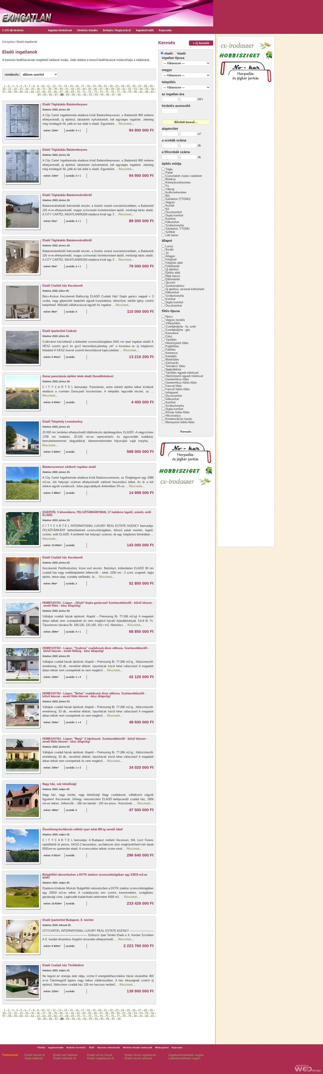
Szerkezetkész (175, 285)
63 (38, 91)
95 (101, 94)
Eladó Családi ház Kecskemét (62, 285)
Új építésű (171, 269)
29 (151, 86)
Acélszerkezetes (176, 192)
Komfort (170, 218)
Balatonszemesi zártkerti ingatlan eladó (69, 466)
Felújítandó (172, 266)
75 (106, 91)
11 (48, 86)
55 (146, 89)
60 (21, 91)
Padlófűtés (172, 346)
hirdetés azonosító (176, 106)
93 (90, 94)
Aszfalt (169, 205)
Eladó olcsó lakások (138, 1058)
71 (83, 91)
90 (73, 94)
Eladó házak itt (35, 1055)
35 (32, 89)
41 (66, 89)
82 (146, 91)
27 (139, 86)
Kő (167, 208)
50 (118, 89)
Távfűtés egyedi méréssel (181, 372)
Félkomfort (172, 222)
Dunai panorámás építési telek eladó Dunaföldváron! (78, 376)
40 (61, 89)
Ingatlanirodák (145, 30)
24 (122, 86)
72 (89, 91)
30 (3, 89)
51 (123, 89)
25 (128, 86)
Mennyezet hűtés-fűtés (180, 422)
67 (61, 91)
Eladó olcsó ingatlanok (140, 1055)
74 (101, 91)
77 (118, 91)
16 (76, 86)
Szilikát (170, 232)
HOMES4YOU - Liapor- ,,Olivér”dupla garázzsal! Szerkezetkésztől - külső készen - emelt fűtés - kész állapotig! (98, 604)
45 (89, 89)
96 (107, 94)
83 (152, 91)
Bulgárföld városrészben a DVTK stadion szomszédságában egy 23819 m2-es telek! (94, 876)
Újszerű (170, 282)
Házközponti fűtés (177, 343)
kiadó (181, 53)
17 (82, 86)
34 (26, 89)
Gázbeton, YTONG (177, 228)
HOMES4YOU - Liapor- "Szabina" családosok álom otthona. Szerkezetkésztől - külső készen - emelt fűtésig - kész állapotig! (95, 649)
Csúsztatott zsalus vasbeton (183, 175)
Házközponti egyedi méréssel (184, 376)
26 (134, 86)
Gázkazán (171, 362)
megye (167, 70)
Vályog (169, 189)
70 (78, 91)
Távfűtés (171, 339)
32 (15, 89)
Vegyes (170, 202)
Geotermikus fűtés (177, 379)
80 (135, 91)
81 (141, 91)
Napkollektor (173, 369)
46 (95, 89)
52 (129, 89)
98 (119, 94)
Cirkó (168, 336)
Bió (167, 195)
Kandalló (170, 356)
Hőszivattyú (173, 415)
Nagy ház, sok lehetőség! (59, 784)
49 (112, 89)
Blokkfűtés (172, 359)
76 (112, 91)
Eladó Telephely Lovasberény (62, 421)
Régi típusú (172, 276)
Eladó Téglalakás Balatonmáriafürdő (67, 195)
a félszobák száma (176, 152)
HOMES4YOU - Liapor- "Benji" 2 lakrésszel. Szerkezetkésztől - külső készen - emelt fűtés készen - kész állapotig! (94, 740)
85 (44, 94)
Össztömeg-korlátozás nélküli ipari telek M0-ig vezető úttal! (82, 829)
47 (101, 89)
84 (39, 94)
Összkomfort (173, 212)
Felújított (171, 259)
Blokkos (170, 179)
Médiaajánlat (162, 1047)
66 (55, 91)
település (169, 82)
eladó (168, 53)
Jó (167, 252)
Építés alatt (172, 272)
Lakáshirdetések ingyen (185, 1058)
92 (84, 94)
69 (72, 91)
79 (129, 91)
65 (49, 91)
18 (88, 86)
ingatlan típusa (173, 58)
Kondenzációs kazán (178, 419)
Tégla (168, 169)
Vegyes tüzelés (175, 320)
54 (141, 89)
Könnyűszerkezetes (178, 182)
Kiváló (169, 249)
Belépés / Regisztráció (117, 30)
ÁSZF (91, 1047)
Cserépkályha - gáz (177, 329)
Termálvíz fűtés (175, 366)
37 (43, 89)
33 (21, 89)
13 (59, 86)
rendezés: (12, 74)
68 (66, 91)
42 (72, 89)
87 (56, 94)
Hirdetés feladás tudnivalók (137, 1047)
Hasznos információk (108, 1047)
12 (54, 86)
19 (94, 86)
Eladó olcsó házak (99, 1055)
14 (65, 86)
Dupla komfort (174, 215)
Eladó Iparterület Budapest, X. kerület (67, 920)
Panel (169, 172)
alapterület (170, 128)
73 (95, 91)
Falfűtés (170, 349)
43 (78, 89)
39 (55, 89)
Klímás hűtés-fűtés (177, 412)
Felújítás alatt (174, 262)
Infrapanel (171, 392)
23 (116, 86)
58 (9, 91)
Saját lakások (34, 1058)
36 (38, 89)
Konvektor (171, 333)
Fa (167, 185)
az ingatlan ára (173, 94)
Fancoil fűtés (173, 386)
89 (67, 94)
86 (50, 94)
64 (43, 91)
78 (123, 91)
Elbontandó (172, 279)
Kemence (171, 353)
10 (42, 86)
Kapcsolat (165, 30)
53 (135, 89)
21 (105, 86)
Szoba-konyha (174, 225)
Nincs (169, 316)
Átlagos (170, 256)
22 (111, 86)
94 (96, 94)
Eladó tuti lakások (65, 1055)
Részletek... (126, 123)
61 (26, 91)
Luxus (169, 246)
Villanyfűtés (172, 323)
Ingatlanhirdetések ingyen (186, 1055)
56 (152, 89)
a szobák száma (174, 140)
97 (113, 94)
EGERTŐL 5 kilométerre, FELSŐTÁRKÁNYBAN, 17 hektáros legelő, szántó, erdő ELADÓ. (96, 513)
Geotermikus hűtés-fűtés (181, 382)
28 (145, 86)
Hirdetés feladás (87, 30)
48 (106, 89)
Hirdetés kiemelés (76, 1047)
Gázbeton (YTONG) (178, 199)
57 (3, 91)
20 (99, 86)
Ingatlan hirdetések (60, 30)
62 (32, 91)
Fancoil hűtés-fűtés (177, 389)
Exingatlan (8, 41)
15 (71, 86)
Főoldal (41, 1047)
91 (79, 94)
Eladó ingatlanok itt (100, 1058)
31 (9, 89)
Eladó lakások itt (64, 1058)
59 (15, 91)
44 (83, 89)
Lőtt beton (171, 235)
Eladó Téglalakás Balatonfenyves (64, 104)
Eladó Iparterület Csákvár (59, 331)
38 (49, 89)
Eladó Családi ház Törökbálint (62, 965)
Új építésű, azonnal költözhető (184, 289)
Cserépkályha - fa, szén (180, 326)
